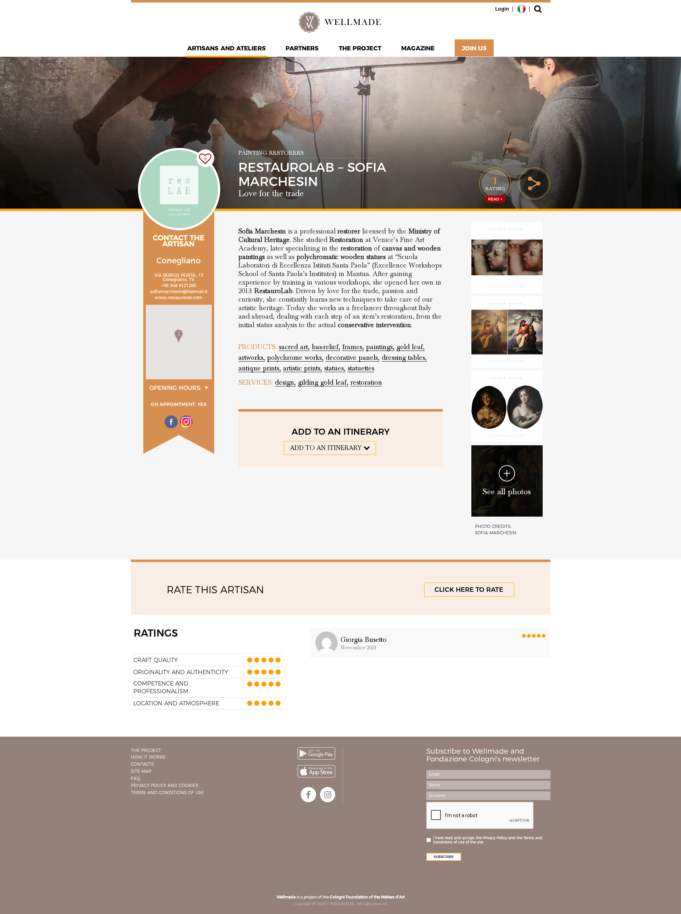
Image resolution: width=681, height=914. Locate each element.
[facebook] (308, 794)
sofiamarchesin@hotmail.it (178, 291)
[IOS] (316, 771)
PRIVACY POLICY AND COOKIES (164, 785)
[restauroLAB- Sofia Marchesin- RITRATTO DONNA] (507, 406)
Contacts (142, 764)
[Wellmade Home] (340, 22)
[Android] (316, 753)
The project (360, 48)
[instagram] (327, 794)
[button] (179, 336)
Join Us (474, 48)
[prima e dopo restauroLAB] (507, 257)
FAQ (135, 778)
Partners (302, 48)
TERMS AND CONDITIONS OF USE (167, 792)
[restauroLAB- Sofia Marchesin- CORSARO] (507, 332)
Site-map (141, 771)
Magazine (418, 48)
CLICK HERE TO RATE (468, 590)
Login (502, 9)
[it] (521, 8)
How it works (148, 757)
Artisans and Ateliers (226, 48)
